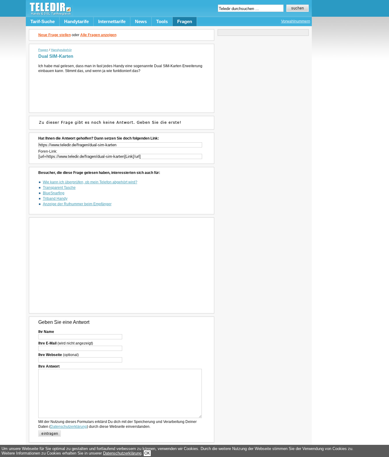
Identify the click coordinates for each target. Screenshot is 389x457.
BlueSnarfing (53, 193)
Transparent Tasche (59, 187)
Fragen (184, 21)
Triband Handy (55, 198)
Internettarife (112, 21)
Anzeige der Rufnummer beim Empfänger (77, 204)
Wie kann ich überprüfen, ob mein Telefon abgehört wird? (90, 182)
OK (147, 453)
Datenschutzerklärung (68, 426)
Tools (162, 21)
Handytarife (76, 21)
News (141, 21)
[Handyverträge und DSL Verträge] (49, 15)
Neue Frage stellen (54, 35)
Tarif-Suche (42, 21)
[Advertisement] (122, 90)
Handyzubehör (61, 49)
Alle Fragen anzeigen (98, 35)
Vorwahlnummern (295, 21)
